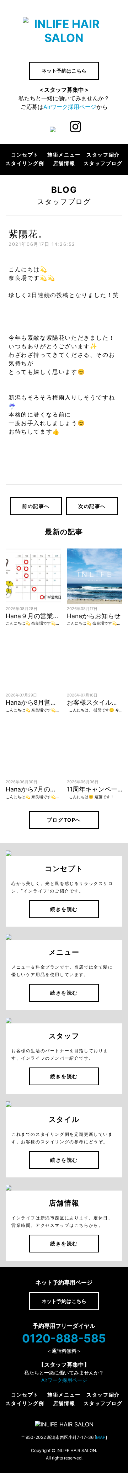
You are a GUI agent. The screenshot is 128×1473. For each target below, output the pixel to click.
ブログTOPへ (64, 820)
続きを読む (64, 909)
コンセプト (25, 154)
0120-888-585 (64, 1338)
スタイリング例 (24, 163)
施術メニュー (64, 154)
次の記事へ (92, 506)
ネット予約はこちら (64, 71)
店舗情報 (64, 163)
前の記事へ (36, 506)
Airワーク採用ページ (69, 106)
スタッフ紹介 (103, 154)
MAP (101, 1437)
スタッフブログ (103, 163)
